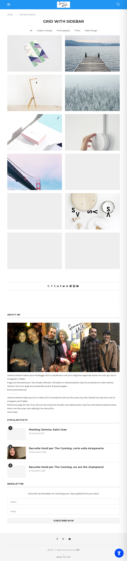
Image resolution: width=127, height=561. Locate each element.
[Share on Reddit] (64, 286)
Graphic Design (44, 30)
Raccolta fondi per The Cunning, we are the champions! (66, 467)
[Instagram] (63, 539)
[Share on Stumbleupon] (67, 286)
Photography (63, 30)
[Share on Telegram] (71, 286)
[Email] (70, 539)
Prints (77, 30)
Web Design (91, 30)
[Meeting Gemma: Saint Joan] (16, 434)
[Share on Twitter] (55, 286)
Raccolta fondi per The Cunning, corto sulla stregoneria (66, 448)
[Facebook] (57, 539)
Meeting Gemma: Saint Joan (48, 429)
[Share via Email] (77, 286)
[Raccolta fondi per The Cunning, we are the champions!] (16, 471)
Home (10, 14)
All (31, 30)
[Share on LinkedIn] (58, 286)
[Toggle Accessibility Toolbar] (119, 553)
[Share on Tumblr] (60, 286)
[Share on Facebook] (51, 286)
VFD (77, 549)
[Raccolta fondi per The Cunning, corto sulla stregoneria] (16, 453)
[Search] (118, 4)
